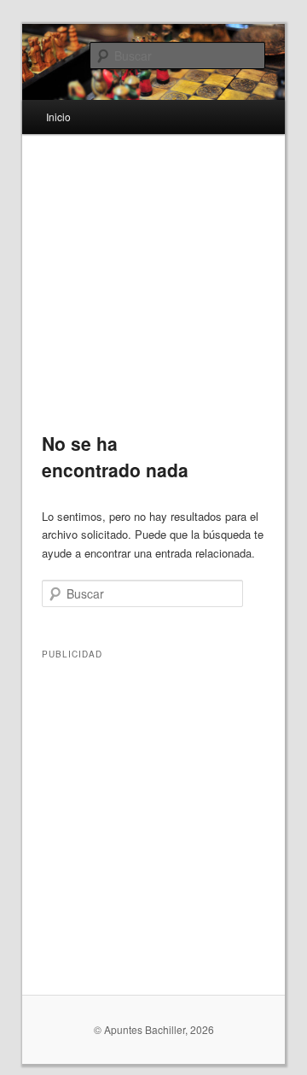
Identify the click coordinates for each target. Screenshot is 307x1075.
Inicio (58, 116)
